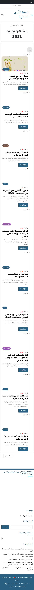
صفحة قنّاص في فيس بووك (17, 5)
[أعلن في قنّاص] (17, 463)
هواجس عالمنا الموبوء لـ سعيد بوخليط (18, 275)
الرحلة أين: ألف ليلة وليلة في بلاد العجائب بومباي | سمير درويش (18, 555)
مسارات (24, 586)
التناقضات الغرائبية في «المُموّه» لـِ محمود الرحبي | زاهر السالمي (16, 357)
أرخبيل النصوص (22, 583)
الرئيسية (20, 25)
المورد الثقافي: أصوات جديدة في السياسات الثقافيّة (15, 192)
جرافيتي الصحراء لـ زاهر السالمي (16, 559)
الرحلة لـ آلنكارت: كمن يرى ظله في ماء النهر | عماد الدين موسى (15, 233)
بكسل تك (17, 580)
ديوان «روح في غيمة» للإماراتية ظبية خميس (18, 77)
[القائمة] (2, 15)
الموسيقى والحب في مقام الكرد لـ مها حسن (16, 115)
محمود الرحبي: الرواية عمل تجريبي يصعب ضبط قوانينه (16, 316)
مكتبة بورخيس (13, 583)
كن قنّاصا (11, 586)
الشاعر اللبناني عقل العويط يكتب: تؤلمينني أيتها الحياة (17, 568)
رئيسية (28, 583)
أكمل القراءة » (23, 88)
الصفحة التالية (8, 455)
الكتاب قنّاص (17, 586)
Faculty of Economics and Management (20, 562)
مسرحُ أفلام (6, 583)
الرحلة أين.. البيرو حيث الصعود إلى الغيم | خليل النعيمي (18, 563)
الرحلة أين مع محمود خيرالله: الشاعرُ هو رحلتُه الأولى (17, 550)
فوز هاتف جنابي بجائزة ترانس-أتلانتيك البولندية (15, 397)
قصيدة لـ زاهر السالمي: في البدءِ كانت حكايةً (16, 154)
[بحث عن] (32, 15)
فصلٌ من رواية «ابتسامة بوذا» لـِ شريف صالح (15, 438)
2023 (15, 25)
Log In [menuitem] (31, 2)
